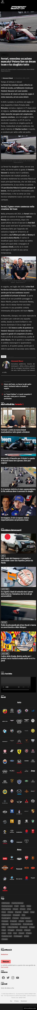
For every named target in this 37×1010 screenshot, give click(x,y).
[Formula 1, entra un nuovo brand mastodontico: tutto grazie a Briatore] (18, 418)
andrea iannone (7, 906)
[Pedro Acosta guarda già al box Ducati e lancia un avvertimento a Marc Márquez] (18, 610)
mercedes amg (28, 924)
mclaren (29, 921)
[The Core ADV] (6, 963)
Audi (17, 906)
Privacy (16, 1001)
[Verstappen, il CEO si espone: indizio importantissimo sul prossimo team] (18, 505)
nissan (32, 927)
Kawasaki (17, 915)
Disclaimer (24, 1001)
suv (16, 933)
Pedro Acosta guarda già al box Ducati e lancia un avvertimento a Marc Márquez (18, 626)
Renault (27, 930)
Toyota (29, 933)
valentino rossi (7, 936)
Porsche (19, 930)
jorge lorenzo (7, 915)
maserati (14, 921)
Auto (3, 555)
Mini (4, 927)
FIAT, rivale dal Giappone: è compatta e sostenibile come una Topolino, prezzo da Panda (17, 560)
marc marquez (26, 918)
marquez (5, 921)
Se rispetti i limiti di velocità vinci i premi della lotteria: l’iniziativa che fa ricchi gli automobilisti (17, 594)
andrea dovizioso (18, 903)
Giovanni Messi (17, 361)
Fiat (29, 909)
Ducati (16, 909)
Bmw (29, 906)
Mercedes (5, 924)
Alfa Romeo (6, 903)
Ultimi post (11, 356)
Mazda (22, 921)
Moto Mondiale (13, 927)
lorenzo (16, 918)
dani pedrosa (7, 909)
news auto (24, 927)
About (3, 356)
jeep (33, 912)
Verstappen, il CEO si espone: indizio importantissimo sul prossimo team (15, 519)
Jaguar (26, 912)
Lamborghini (6, 918)
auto (23, 906)
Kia (24, 915)
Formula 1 (19, 404)
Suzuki (22, 933)
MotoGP (4, 622)
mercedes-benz (16, 924)
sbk (10, 933)
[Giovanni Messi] (6, 368)
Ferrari (23, 909)
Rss (11, 1001)
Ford (4, 912)
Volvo (27, 936)
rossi (4, 933)
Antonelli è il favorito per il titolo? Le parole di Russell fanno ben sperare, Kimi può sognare (18, 460)
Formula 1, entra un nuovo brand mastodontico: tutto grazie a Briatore (15, 431)
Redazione (4, 954)
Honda (11, 912)
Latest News (5, 589)
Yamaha (5, 939)
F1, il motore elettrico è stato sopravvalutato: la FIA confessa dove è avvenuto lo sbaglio (18, 490)
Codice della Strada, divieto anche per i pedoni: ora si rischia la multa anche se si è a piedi (18, 658)
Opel (4, 930)
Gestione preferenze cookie (30, 1008)
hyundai (18, 912)
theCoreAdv (4, 967)
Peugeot (11, 930)
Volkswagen (18, 936)
